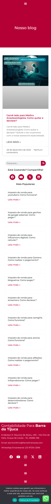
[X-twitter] (30, 177)
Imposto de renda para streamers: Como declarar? (22, 298)
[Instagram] (25, 457)
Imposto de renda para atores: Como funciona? (24, 339)
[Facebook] (12, 177)
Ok (15, 500)
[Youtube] (21, 177)
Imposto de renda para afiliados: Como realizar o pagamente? (25, 359)
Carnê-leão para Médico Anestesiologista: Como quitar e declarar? (25, 118)
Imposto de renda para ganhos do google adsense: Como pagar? (24, 215)
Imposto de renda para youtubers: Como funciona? (22, 193)
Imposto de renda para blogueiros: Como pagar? (21, 278)
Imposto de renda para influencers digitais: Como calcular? (21, 237)
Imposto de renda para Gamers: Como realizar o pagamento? (25, 258)
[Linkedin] (39, 177)
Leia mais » (14, 142)
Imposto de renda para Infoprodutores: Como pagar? (23, 379)
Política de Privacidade (29, 500)
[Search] (43, 163)
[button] (25, 3)
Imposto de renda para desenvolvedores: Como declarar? (20, 400)
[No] (47, 494)
